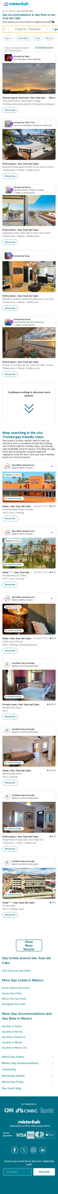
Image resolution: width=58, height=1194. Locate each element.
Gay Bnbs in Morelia (12, 1031)
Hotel (37, 38)
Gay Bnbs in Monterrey (14, 1037)
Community (9, 1069)
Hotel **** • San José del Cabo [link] (17, 572)
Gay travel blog (11, 1088)
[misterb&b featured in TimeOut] (47, 1110)
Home (4, 11)
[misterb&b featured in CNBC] (27, 1110)
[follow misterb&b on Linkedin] (43, 1150)
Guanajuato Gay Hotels (14, 1004)
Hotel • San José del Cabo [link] (16, 506)
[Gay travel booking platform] (29, 1121)
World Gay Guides (13, 1075)
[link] (50, 91)
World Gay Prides (13, 1082)
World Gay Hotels (13, 1057)
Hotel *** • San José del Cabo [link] (18, 902)
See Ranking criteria (44, 47)
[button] (29, 466)
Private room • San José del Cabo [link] (20, 704)
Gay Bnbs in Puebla (12, 1026)
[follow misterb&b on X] (24, 1150)
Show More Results (29, 945)
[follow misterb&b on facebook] (15, 1150)
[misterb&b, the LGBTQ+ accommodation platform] (15, 4)
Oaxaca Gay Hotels (12, 993)
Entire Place (23, 38)
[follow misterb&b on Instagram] (34, 1150)
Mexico (12, 11)
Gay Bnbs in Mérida (12, 1042)
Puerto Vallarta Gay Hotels (15, 988)
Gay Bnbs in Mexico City (14, 1047)
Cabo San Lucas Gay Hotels (16, 970)
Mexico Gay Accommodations (20, 1063)
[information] (11, 57)
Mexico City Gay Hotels (14, 998)
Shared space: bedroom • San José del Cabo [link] (24, 97)
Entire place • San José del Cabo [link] (20, 163)
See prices (10, 110)
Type (7, 38)
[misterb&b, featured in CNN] (8, 1110)
